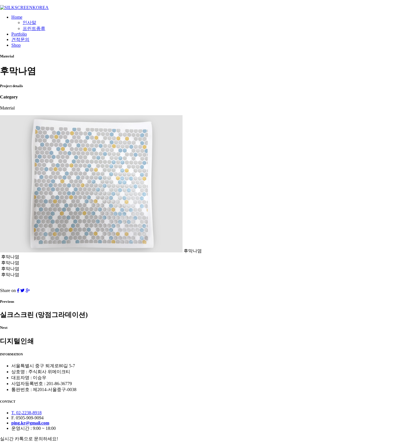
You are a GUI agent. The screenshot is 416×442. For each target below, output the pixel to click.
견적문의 (20, 39)
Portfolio (19, 34)
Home (16, 17)
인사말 (29, 22)
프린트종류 (34, 28)
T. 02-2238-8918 (26, 412)
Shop (16, 45)
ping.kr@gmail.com (30, 422)
